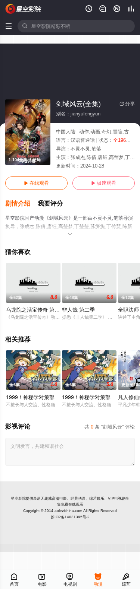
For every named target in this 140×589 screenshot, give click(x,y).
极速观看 (103, 183)
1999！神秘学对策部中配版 (94, 397)
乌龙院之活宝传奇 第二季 (35, 310)
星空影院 (18, 498)
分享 (127, 103)
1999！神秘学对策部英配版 (38, 397)
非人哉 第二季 (78, 310)
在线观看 (36, 183)
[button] (21, 203)
